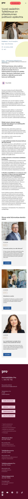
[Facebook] (12, 492)
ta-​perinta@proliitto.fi (7, 482)
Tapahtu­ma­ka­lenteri (7, 424)
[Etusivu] (4, 3)
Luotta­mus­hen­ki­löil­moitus (9, 431)
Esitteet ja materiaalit (8, 429)
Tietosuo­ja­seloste (7, 425)
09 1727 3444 (6, 465)
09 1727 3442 (6, 452)
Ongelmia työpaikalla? (7, 458)
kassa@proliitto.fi (6, 470)
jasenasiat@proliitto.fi (8, 444)
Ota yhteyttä (5, 484)
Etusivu (3, 60)
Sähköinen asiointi (8, 407)
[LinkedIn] (2, 492)
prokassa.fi (4, 471)
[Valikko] (25, 3)
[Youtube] (7, 492)
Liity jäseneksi (15, 3)
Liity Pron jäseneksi (8, 415)
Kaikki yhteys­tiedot (8, 400)
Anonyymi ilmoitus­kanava (8, 427)
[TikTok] (22, 492)
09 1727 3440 (6, 439)
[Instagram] (17, 492)
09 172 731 (8, 380)
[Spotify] (2, 495)
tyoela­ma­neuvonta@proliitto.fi (10, 457)
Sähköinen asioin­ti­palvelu (8, 445)
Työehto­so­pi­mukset (8, 411)
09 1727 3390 (6, 478)
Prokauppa (5, 432)
